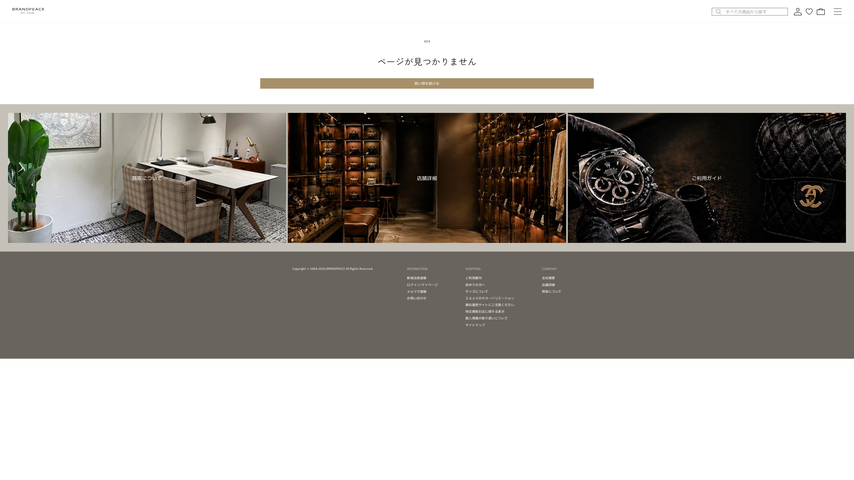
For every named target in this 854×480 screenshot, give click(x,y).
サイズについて (476, 291)
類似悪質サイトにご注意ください (489, 304)
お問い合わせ (417, 298)
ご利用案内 (473, 278)
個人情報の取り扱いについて (486, 318)
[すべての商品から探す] (718, 12)
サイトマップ (475, 325)
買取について (552, 291)
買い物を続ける (427, 83)
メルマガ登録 (417, 291)
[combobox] (755, 11)
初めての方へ (475, 284)
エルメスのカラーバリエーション (489, 298)
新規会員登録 (417, 278)
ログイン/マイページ (422, 284)
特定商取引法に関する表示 (484, 311)
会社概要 (548, 278)
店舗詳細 (548, 284)
